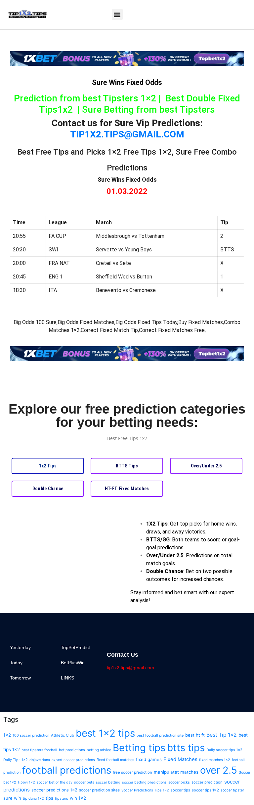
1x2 (7, 735)
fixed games (149, 759)
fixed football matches (115, 760)
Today (16, 662)
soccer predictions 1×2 (54, 789)
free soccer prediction (132, 772)
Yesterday (20, 647)
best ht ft (195, 735)
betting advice (99, 750)
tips (49, 798)
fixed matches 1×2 (214, 760)
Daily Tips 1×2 (15, 760)
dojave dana (39, 760)
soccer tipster (232, 790)
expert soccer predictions (73, 760)
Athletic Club (62, 735)
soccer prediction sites (99, 790)
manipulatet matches (176, 772)
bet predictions (72, 750)
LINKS (67, 677)
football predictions (66, 770)
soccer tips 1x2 (205, 790)
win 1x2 (78, 798)
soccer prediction (207, 782)
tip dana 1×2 (33, 798)
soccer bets (84, 782)
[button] (117, 14)
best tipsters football (39, 750)
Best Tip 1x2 (221, 735)
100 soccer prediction (31, 735)
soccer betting (108, 782)
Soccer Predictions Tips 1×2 (145, 790)
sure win (12, 798)
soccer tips (180, 790)
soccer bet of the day (54, 782)
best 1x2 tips (105, 733)
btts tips (186, 747)
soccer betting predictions (144, 782)
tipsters (61, 798)
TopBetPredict (75, 647)
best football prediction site (160, 735)
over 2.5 (218, 770)
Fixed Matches (180, 759)
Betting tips (139, 747)
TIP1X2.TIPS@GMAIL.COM (127, 134)
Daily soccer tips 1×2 (224, 750)
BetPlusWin (73, 662)
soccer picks (179, 782)
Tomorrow (20, 677)
